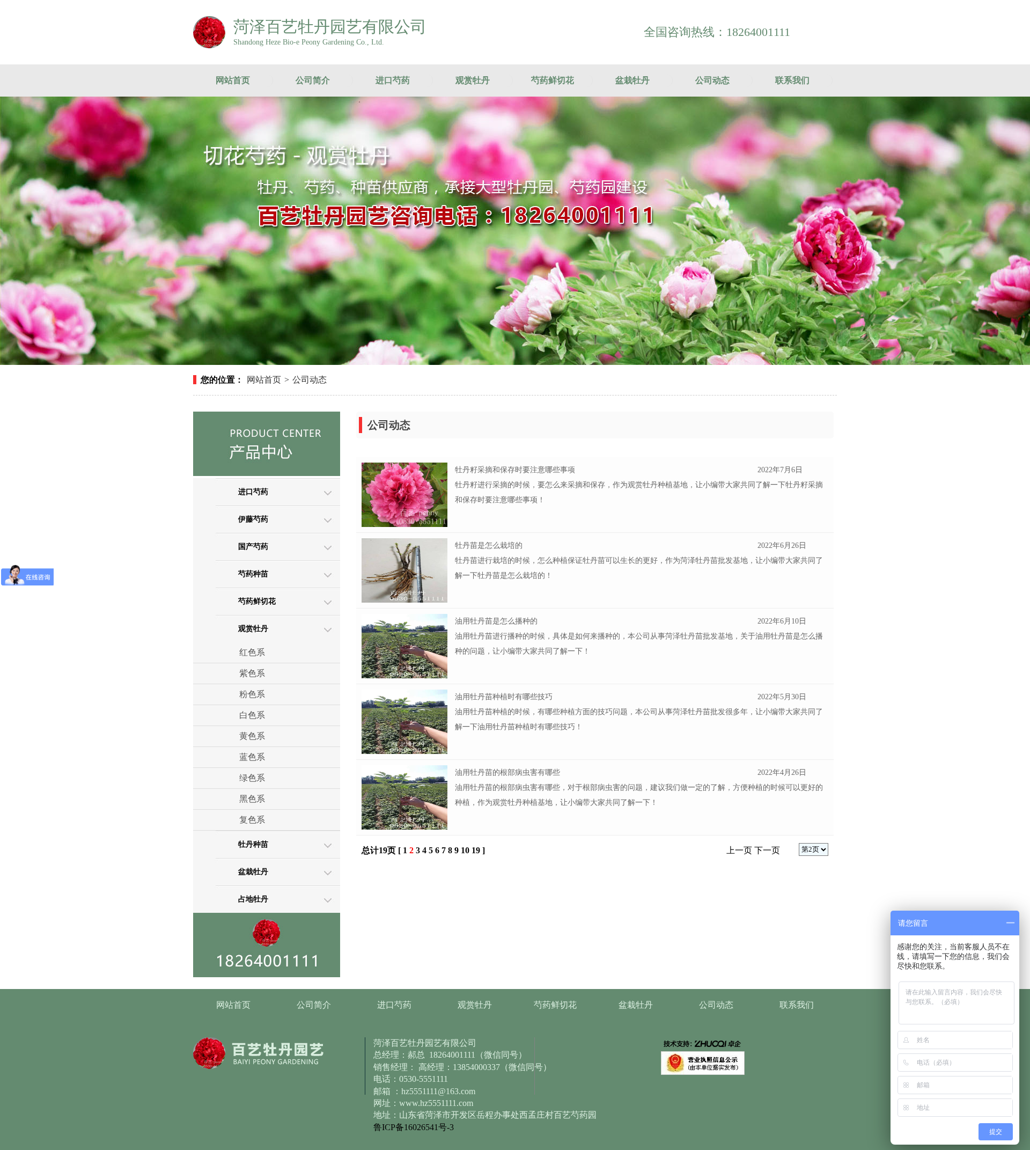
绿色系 (252, 777)
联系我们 (792, 80)
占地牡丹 (253, 899)
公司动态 (712, 80)
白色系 (252, 715)
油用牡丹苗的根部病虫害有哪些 (507, 772)
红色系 (252, 652)
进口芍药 (393, 80)
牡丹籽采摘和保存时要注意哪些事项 (515, 470)
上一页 (739, 850)
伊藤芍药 (253, 519)
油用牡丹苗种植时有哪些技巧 (504, 697)
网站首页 (233, 80)
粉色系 (252, 694)
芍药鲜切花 (552, 80)
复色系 (252, 819)
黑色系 (252, 798)
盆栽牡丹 (632, 80)
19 (476, 850)
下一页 (767, 850)
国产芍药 (253, 547)
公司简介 (313, 80)
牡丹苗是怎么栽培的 (489, 545)
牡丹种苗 (253, 844)
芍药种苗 (253, 574)
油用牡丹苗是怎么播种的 (496, 621)
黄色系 (252, 736)
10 (465, 850)
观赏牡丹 (472, 80)
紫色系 (252, 673)
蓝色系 (252, 756)
